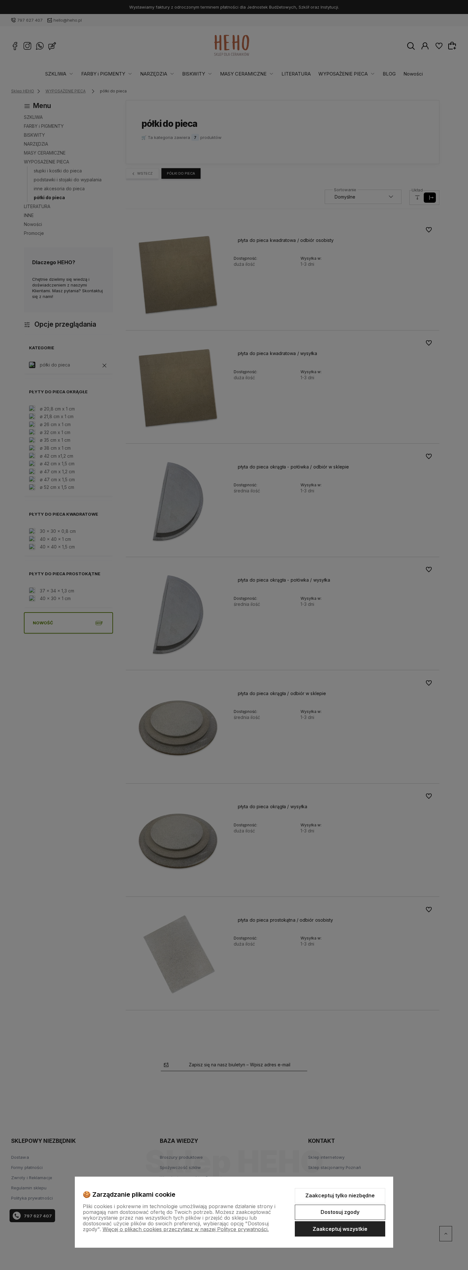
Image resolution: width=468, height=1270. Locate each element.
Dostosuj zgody (340, 1212)
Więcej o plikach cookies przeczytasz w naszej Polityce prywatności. (186, 1229)
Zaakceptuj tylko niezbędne (340, 1195)
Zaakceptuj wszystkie (340, 1229)
